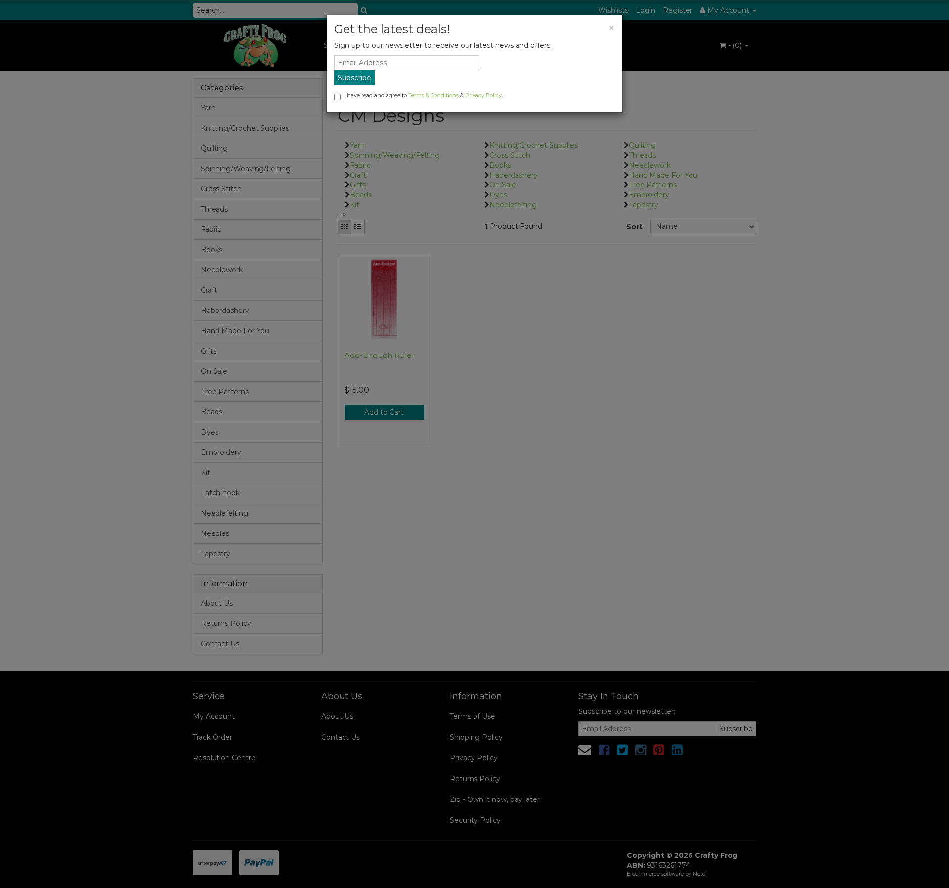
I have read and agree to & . (423, 95)
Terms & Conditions (433, 95)
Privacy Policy (483, 95)
